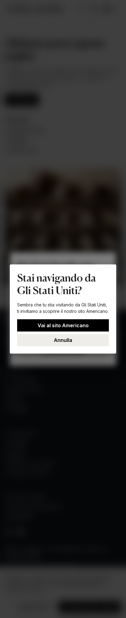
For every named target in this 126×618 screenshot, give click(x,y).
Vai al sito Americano (63, 325)
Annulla (63, 340)
